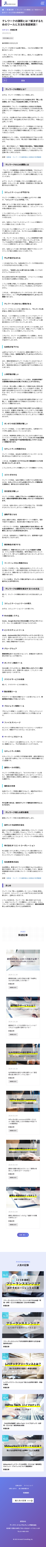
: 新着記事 (9, 29)
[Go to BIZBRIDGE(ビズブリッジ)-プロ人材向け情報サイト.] (3, 10)
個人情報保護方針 (24, 1488)
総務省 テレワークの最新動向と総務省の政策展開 (24, 157)
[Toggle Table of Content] (3, 80)
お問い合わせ (13, 1488)
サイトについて (28, 1485)
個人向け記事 (20, 1500)
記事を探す (19, 1485)
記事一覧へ (22, 1235)
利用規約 (26, 1493)
